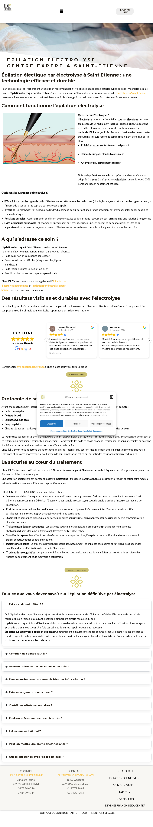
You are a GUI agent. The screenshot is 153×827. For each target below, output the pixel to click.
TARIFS (123, 792)
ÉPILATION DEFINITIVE (123, 778)
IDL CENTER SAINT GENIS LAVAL (76, 775)
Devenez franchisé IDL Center (125, 805)
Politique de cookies (59, 431)
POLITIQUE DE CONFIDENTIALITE (58, 812)
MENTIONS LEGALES (103, 812)
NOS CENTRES (125, 799)
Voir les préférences (101, 423)
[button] (111, 396)
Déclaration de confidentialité (80, 431)
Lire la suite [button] (55, 353)
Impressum (97, 431)
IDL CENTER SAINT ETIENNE (26, 775)
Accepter (51, 423)
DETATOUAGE (125, 771)
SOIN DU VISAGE (123, 785)
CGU (84, 812)
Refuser (77, 423)
